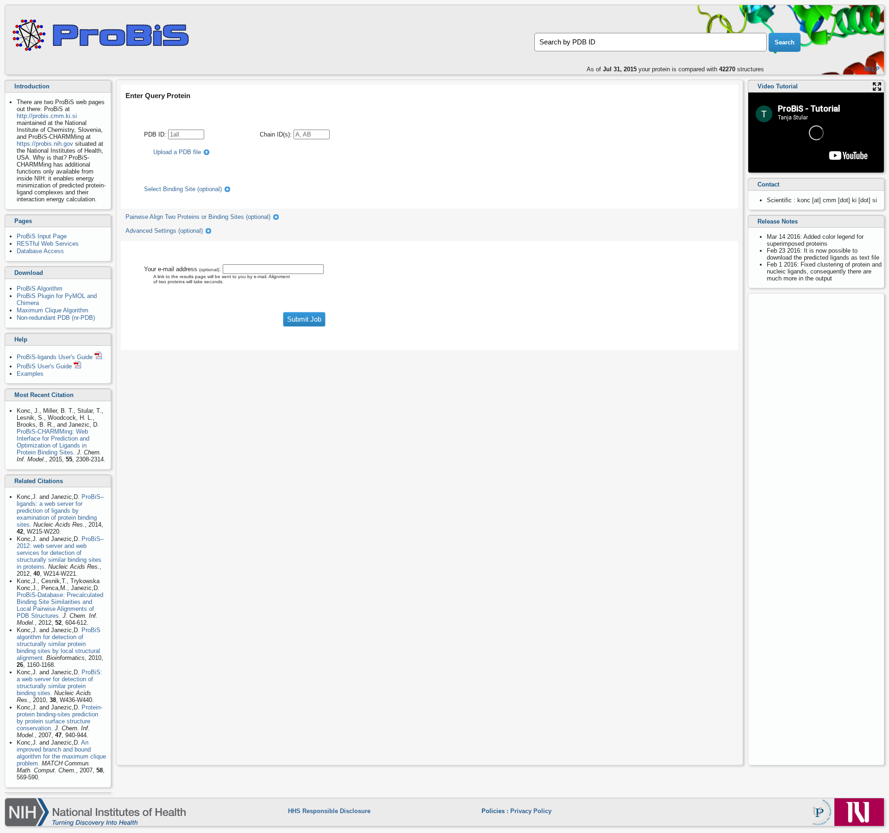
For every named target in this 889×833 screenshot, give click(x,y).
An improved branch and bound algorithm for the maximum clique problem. (61, 753)
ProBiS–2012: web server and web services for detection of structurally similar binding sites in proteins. (60, 552)
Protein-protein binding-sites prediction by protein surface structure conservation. (59, 718)
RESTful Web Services (48, 243)
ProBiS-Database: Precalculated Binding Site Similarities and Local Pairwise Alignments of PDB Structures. (60, 605)
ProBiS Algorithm (40, 288)
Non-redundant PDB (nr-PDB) (56, 317)
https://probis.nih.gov (45, 143)
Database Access (40, 251)
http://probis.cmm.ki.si (47, 115)
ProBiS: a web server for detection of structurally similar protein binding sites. (59, 682)
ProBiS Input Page (42, 236)
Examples (30, 373)
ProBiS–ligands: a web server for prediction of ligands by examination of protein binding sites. (60, 510)
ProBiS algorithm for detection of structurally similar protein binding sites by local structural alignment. (58, 644)
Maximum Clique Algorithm (52, 310)
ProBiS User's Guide (45, 366)
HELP (872, 69)
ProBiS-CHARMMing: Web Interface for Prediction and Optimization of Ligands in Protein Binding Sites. (53, 442)
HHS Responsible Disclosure (329, 811)
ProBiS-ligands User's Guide (55, 357)
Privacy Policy (530, 811)
